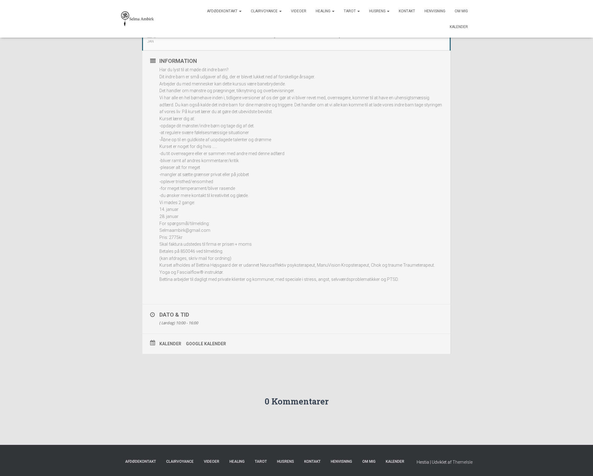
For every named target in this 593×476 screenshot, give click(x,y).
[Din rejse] (137, 19)
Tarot (350, 11)
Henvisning (434, 11)
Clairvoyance (265, 11)
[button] (240, 11)
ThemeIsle (462, 462)
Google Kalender (206, 343)
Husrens (377, 11)
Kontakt (407, 11)
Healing (323, 11)
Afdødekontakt (222, 11)
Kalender (459, 27)
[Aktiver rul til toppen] (581, 463)
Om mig (461, 11)
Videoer (298, 11)
